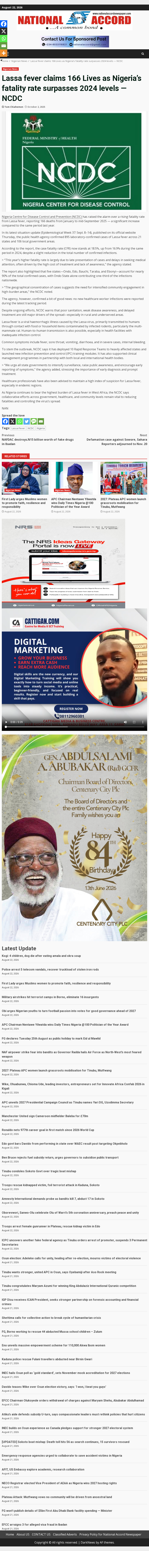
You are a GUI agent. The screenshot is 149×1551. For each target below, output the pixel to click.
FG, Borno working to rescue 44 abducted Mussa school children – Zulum (52, 1331)
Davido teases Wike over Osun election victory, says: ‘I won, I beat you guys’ (54, 1387)
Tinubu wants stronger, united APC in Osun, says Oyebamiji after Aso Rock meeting (59, 1272)
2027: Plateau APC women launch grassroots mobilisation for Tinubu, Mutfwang (123, 478)
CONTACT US (41, 1534)
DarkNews (88, 1542)
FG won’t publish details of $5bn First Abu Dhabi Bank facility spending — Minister (57, 1510)
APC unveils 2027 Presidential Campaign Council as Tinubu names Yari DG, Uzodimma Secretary (68, 1102)
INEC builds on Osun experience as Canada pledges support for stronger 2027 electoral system (67, 1428)
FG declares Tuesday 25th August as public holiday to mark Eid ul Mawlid (51, 1038)
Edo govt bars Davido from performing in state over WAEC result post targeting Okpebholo (65, 1143)
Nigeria (41, 428)
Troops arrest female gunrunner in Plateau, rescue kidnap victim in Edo (51, 1226)
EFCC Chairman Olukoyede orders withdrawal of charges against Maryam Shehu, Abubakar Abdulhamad (73, 1400)
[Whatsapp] (19, 421)
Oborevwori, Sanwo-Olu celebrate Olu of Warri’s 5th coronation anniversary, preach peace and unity (70, 1212)
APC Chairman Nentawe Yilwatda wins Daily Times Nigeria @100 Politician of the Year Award (74, 478)
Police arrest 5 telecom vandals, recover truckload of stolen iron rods (50, 969)
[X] (12, 421)
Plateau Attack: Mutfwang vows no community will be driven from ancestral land (57, 1497)
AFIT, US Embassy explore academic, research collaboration (43, 1469)
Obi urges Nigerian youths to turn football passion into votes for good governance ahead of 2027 (69, 1011)
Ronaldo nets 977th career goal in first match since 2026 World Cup (48, 1130)
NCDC (31, 428)
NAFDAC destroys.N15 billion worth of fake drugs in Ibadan (38, 439)
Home (10, 1534)
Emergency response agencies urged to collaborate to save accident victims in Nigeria (62, 1455)
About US (23, 1534)
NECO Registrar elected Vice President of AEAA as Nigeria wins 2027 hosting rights (59, 1483)
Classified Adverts (65, 1534)
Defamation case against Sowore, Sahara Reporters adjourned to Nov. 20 (117, 439)
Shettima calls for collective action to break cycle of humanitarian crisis (51, 1318)
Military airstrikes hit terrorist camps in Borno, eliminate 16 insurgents (50, 997)
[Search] (143, 53)
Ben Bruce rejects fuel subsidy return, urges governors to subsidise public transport (60, 1157)
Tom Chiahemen (14, 106)
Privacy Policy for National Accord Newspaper (110, 1534)
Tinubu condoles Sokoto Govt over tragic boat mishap (39, 1171)
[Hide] (1, 60)
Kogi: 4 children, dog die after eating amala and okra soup (41, 956)
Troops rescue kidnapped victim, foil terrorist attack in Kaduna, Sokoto (51, 1185)
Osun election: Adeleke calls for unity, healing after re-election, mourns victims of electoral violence (71, 1258)
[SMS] (34, 421)
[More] (3, 53)
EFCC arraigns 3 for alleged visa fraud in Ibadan (34, 1524)
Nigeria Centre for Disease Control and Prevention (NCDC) (42, 217)
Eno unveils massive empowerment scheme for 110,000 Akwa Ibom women (53, 1345)
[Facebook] (5, 421)
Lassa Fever (18, 428)
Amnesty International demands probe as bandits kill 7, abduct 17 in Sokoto (53, 1199)
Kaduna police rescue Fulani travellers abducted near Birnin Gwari (47, 1359)
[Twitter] (26, 421)
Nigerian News (10, 69)
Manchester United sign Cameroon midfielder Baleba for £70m (45, 1116)
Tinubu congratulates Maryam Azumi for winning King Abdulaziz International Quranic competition (69, 1286)
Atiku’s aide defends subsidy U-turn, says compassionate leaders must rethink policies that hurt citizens (73, 1414)
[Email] (41, 421)
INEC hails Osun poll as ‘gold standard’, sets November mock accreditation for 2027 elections (66, 1373)
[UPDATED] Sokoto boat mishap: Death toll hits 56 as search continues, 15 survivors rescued (65, 1442)
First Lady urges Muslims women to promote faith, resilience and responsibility (25, 478)
